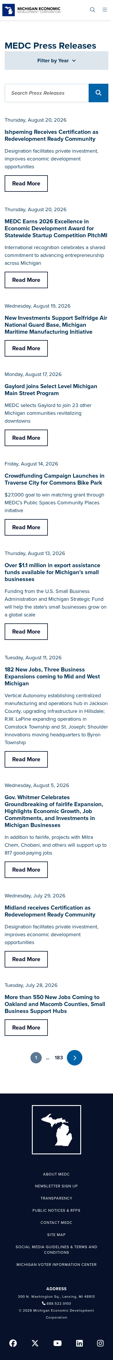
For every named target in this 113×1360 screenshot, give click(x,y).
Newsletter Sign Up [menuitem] (56, 1186)
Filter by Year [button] (53, 60)
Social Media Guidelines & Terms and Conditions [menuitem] (56, 1250)
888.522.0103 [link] (59, 1303)
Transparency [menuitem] (56, 1198)
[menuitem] (92, 10)
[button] (98, 93)
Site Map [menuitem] (56, 1235)
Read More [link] (26, 183)
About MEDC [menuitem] (56, 1174)
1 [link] (36, 1057)
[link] (31, 10)
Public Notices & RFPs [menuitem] (56, 1210)
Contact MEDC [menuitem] (56, 1222)
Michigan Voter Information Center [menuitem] (57, 1264)
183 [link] (59, 1057)
